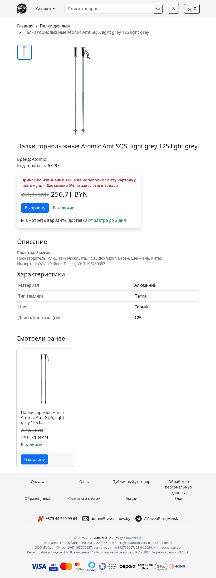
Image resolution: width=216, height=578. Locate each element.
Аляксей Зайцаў (106, 538)
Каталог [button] (43, 9)
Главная (25, 26)
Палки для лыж (55, 26)
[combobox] (109, 9)
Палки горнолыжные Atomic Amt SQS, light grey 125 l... (42, 417)
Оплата (37, 481)
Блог (178, 498)
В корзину (35, 208)
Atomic (39, 159)
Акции (131, 498)
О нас (84, 481)
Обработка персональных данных (178, 487)
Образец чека (37, 498)
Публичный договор (131, 481)
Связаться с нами (84, 498)
